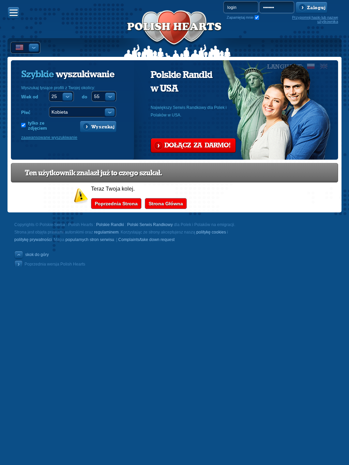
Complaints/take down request (146, 239)
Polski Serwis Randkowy (150, 224)
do (84, 96)
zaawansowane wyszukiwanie (49, 137)
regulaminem (106, 232)
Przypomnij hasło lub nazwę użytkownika (315, 19)
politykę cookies (211, 232)
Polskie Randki (110, 224)
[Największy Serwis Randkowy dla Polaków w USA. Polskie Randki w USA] (174, 34)
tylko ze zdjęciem (37, 126)
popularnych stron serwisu (89, 239)
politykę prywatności (33, 239)
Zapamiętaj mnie (240, 17)
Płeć (25, 112)
